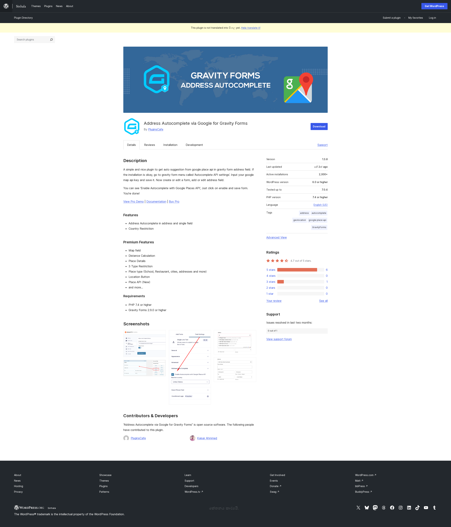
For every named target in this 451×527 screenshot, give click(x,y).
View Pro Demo (133, 201)
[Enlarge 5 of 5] (251, 362)
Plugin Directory (23, 17)
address (304, 213)
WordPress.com (365, 475)
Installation (170, 145)
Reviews (149, 145)
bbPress (361, 486)
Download (319, 126)
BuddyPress (363, 491)
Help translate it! (250, 27)
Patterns (104, 491)
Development (194, 145)
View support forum (279, 339)
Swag (274, 491)
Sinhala (52, 508)
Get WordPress (434, 6)
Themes (104, 480)
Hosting (18, 486)
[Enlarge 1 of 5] (161, 335)
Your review (274, 300)
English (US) (321, 204)
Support (322, 145)
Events (274, 480)
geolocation (299, 220)
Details (131, 145)
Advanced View (276, 237)
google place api (317, 220)
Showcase (105, 475)
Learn (188, 475)
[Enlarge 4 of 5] (251, 335)
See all (323, 300)
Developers (191, 486)
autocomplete (319, 213)
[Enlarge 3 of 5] (206, 335)
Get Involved (277, 475)
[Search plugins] (51, 39)
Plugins (103, 486)
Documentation (156, 201)
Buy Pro (174, 201)
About (17, 475)
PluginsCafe (155, 129)
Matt (359, 480)
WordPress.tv (194, 491)
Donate (276, 486)
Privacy (18, 491)
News (17, 480)
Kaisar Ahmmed (207, 438)
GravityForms (319, 227)
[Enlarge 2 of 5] (161, 364)
